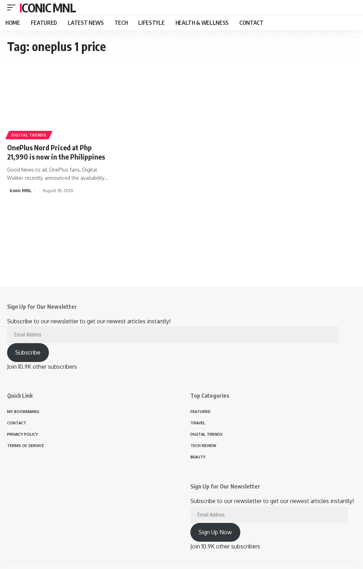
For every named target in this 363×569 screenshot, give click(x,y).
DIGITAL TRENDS (28, 135)
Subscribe (27, 352)
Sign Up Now (215, 532)
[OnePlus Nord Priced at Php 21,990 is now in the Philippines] (60, 105)
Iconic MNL (47, 7)
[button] (13, 7)
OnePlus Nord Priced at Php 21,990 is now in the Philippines (56, 152)
